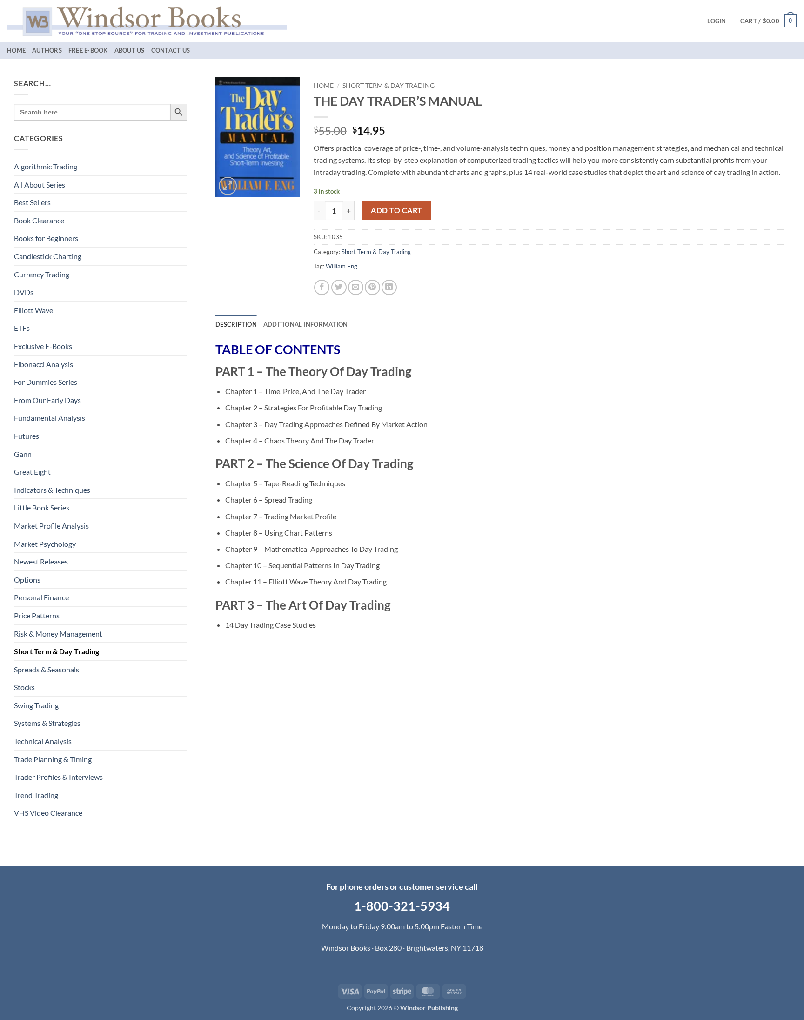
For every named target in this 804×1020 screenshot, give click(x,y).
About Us (129, 50)
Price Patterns (37, 615)
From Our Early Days (47, 400)
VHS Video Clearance (48, 812)
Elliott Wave (33, 310)
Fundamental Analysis (49, 417)
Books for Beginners (46, 238)
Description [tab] (236, 324)
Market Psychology (45, 543)
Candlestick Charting (47, 256)
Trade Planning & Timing (53, 759)
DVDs (24, 292)
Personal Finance (41, 597)
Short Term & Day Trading (56, 651)
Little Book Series (41, 507)
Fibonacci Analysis (43, 364)
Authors (47, 50)
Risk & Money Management (58, 633)
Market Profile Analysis (51, 525)
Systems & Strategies (47, 722)
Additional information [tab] (305, 324)
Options (27, 579)
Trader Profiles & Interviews (58, 776)
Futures (26, 435)
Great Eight (32, 471)
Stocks (24, 687)
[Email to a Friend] (355, 287)
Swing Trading (36, 705)
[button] (716, 21)
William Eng (341, 266)
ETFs (22, 327)
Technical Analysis (43, 741)
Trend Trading (36, 795)
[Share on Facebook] (321, 287)
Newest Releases (41, 561)
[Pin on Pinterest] (372, 287)
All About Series (39, 184)
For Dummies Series (45, 381)
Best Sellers (32, 202)
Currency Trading (41, 274)
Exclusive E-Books (43, 346)
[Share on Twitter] (339, 287)
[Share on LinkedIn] (389, 287)
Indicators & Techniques (52, 489)
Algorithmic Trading (45, 166)
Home (16, 50)
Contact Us (170, 50)
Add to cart (396, 210)
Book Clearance (39, 220)
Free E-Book (88, 50)
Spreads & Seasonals (46, 669)
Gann (23, 454)
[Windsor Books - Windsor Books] (147, 21)
